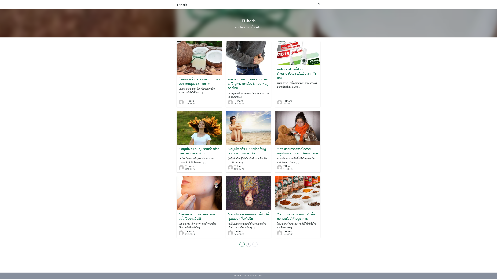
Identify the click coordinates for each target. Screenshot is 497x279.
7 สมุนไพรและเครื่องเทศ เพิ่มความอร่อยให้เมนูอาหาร (296, 216)
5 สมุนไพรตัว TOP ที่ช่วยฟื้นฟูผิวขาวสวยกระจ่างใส (247, 151)
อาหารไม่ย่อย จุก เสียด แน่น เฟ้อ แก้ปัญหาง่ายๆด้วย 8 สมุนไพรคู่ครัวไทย (248, 83)
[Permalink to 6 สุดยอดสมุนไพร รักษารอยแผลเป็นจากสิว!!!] (199, 192)
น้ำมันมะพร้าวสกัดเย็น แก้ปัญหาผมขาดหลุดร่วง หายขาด (199, 81)
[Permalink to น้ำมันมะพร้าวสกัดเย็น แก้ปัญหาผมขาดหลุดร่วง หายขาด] (199, 57)
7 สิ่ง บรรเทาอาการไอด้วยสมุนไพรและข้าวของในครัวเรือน (297, 151)
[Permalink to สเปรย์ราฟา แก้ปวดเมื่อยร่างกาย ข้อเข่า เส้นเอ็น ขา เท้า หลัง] (297, 52)
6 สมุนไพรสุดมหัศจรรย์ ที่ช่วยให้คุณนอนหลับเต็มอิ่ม (248, 216)
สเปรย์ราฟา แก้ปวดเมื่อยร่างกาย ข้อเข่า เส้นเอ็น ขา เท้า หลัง (296, 73)
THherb (182, 5)
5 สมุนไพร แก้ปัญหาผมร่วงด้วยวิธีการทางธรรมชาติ (199, 151)
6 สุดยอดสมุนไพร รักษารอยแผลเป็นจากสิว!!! (197, 216)
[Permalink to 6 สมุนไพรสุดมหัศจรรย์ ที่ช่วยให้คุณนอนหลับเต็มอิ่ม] (248, 192)
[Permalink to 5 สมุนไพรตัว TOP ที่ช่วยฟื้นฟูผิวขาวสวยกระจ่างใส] (248, 127)
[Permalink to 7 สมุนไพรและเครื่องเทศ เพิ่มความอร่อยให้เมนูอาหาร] (297, 192)
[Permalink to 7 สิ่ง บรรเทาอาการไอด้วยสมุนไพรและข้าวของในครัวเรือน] (297, 127)
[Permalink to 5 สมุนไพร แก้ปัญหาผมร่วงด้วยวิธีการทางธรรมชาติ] (199, 127)
